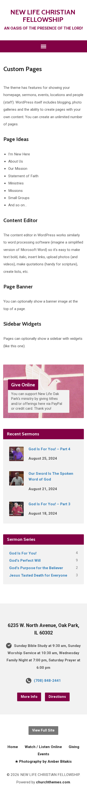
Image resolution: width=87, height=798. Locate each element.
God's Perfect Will (25, 560)
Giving (74, 747)
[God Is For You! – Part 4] (16, 458)
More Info (29, 697)
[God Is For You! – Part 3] (16, 513)
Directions (57, 697)
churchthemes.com (53, 782)
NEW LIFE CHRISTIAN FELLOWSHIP (42, 16)
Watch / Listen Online (43, 747)
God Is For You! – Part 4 (49, 449)
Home (12, 747)
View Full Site (43, 730)
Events (43, 754)
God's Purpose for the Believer (36, 568)
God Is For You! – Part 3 (49, 504)
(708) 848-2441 (47, 680)
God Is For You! (22, 553)
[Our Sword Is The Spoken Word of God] (16, 482)
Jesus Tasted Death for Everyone (38, 575)
